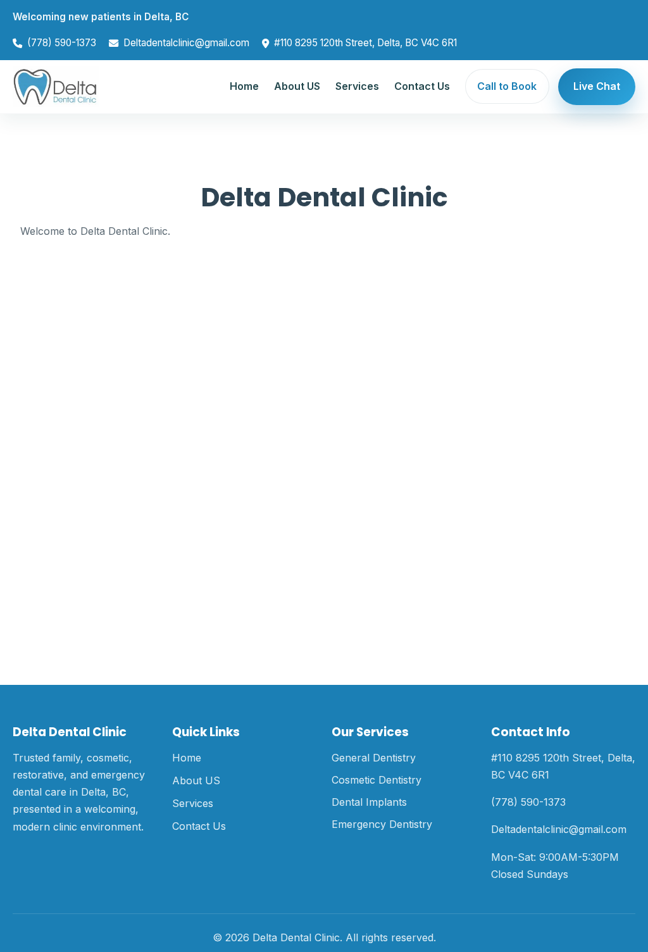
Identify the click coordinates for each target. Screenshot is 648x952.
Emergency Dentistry (382, 824)
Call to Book (507, 86)
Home (244, 86)
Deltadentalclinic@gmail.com (186, 43)
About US (297, 86)
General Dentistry (374, 757)
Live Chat (596, 86)
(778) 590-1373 (61, 43)
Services (357, 86)
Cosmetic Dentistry (376, 780)
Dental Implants (369, 802)
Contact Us (422, 86)
